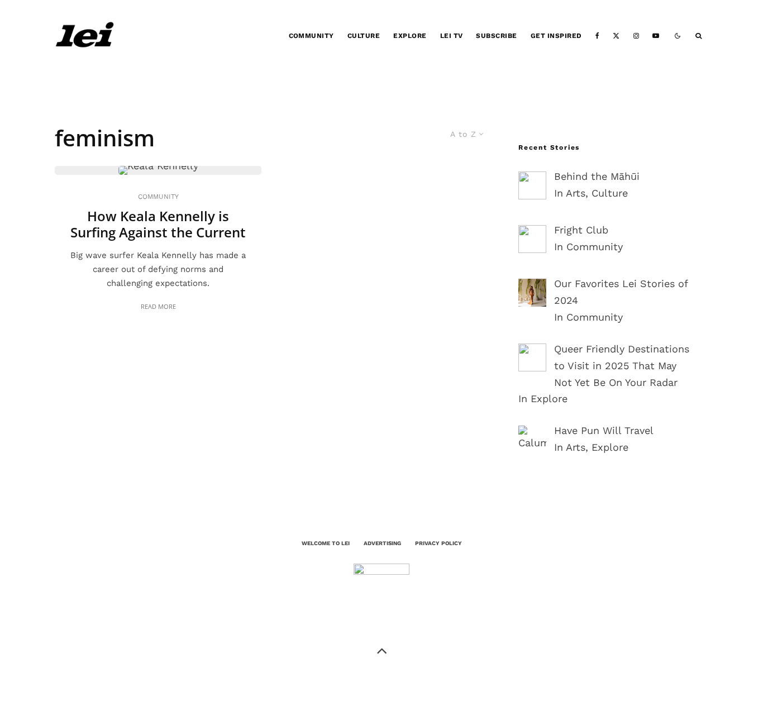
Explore (409, 36)
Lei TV (451, 36)
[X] (616, 36)
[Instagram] (636, 36)
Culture (363, 36)
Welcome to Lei (326, 543)
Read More (158, 306)
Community (311, 36)
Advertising (382, 543)
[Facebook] (597, 36)
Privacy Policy (438, 543)
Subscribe (496, 36)
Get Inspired (556, 36)
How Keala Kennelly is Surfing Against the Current (158, 224)
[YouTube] (656, 36)
